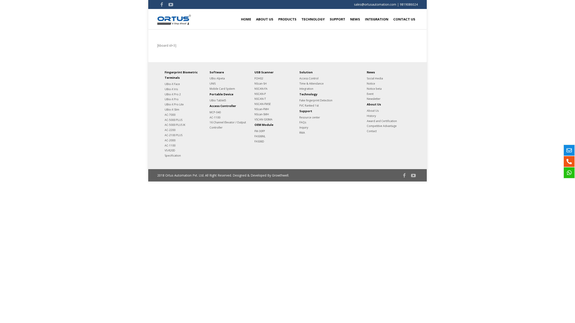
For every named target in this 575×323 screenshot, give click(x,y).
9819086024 (409, 4)
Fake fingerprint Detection (315, 100)
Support (337, 19)
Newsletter (373, 99)
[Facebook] (161, 4)
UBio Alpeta (217, 78)
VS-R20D (170, 150)
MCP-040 (215, 112)
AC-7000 (170, 115)
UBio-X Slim (172, 109)
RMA (302, 133)
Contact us (404, 19)
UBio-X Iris (171, 89)
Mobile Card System (222, 89)
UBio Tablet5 (218, 100)
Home (246, 19)
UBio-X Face (172, 84)
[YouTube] (170, 4)
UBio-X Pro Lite (174, 104)
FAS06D (259, 141)
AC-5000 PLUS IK (175, 125)
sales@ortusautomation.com (375, 4)
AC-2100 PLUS (173, 135)
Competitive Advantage (382, 126)
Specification (173, 155)
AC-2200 (170, 130)
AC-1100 (170, 145)
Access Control (308, 78)
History (371, 116)
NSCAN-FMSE (262, 104)
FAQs (302, 122)
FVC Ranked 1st (309, 105)
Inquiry (303, 127)
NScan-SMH (261, 114)
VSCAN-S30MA (263, 119)
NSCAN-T (260, 99)
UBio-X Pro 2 (173, 94)
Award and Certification (382, 121)
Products (287, 19)
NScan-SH (260, 83)
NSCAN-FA (261, 89)
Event (370, 94)
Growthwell (280, 175)
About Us (264, 19)
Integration (376, 19)
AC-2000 (170, 140)
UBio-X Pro (172, 99)
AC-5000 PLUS (173, 120)
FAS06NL (259, 136)
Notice (371, 83)
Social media (375, 78)
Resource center (309, 117)
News (355, 19)
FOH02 (258, 78)
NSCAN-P (260, 94)
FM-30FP (259, 131)
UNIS (213, 83)
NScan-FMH (261, 109)
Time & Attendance (311, 83)
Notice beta (374, 89)
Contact (372, 131)
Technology (313, 19)
